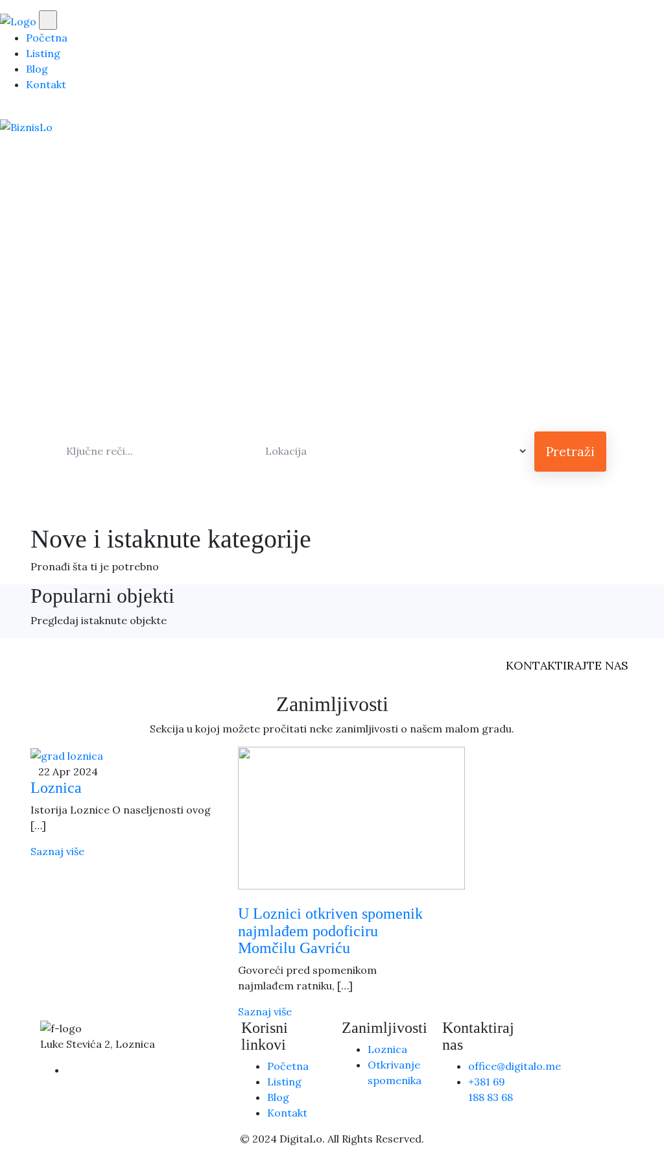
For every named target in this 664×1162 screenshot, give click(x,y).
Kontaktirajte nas (567, 665)
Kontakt (46, 84)
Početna (46, 37)
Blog (37, 68)
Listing (43, 53)
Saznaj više (57, 851)
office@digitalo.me (514, 1065)
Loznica (56, 787)
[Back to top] (4, 1154)
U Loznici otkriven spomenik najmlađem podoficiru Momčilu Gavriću (330, 930)
